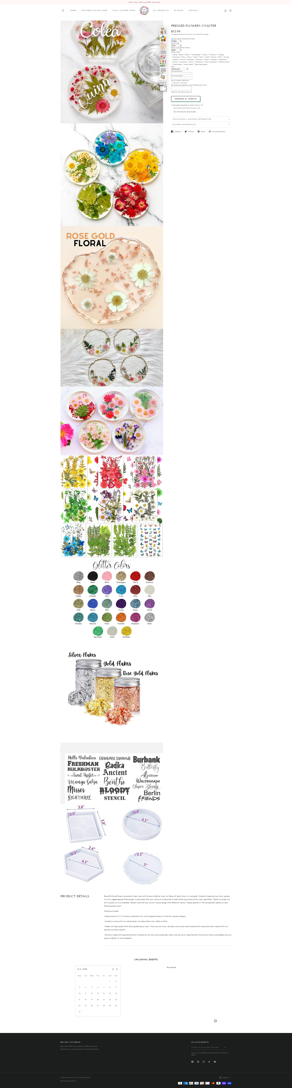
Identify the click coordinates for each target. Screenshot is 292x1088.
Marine (213, 57)
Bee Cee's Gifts (71, 1077)
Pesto (207, 59)
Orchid (182, 59)
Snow (191, 62)
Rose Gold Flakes (201, 64)
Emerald (176, 57)
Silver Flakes (188, 64)
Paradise (191, 59)
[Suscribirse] (225, 1047)
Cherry (205, 54)
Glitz (201, 57)
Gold (207, 57)
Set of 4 (176, 83)
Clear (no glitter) (211, 62)
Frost (190, 57)
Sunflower (199, 62)
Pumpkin (214, 59)
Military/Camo (224, 62)
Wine (196, 57)
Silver (175, 62)
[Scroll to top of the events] (215, 1021)
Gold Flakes (177, 64)
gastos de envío (179, 34)
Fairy (184, 57)
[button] (62, 10)
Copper (221, 54)
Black (181, 54)
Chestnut (213, 54)
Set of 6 (184, 83)
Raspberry (223, 59)
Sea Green (183, 62)
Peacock (199, 59)
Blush (187, 54)
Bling (175, 54)
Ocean (175, 59)
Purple (226, 57)
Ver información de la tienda (184, 112)
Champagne (196, 54)
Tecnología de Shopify (68, 1081)
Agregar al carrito (186, 99)
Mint (220, 57)
